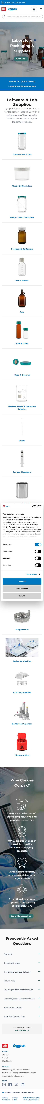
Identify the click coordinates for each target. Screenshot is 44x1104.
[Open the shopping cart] (34, 9)
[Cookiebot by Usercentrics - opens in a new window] (31, 506)
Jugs (22, 312)
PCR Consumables (22, 692)
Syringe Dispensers (22, 472)
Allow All (22, 581)
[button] (22, 954)
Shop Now (21, 59)
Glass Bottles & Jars (22, 154)
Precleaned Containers (22, 249)
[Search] (4, 16)
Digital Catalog (7, 1061)
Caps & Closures (22, 375)
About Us (5, 1055)
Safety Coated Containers (22, 217)
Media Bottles (22, 280)
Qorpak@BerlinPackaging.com (13, 1076)
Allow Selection (22, 589)
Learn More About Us (21, 916)
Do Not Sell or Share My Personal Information (31, 1099)
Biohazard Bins (22, 755)
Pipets (22, 441)
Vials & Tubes (22, 343)
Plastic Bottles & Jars (22, 186)
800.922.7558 (6, 1073)
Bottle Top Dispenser (22, 724)
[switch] (38, 551)
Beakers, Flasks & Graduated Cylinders (22, 407)
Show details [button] (32, 574)
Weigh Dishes (22, 630)
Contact (5, 1058)
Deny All (22, 596)
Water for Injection (22, 661)
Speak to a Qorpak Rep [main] (15, 2)
